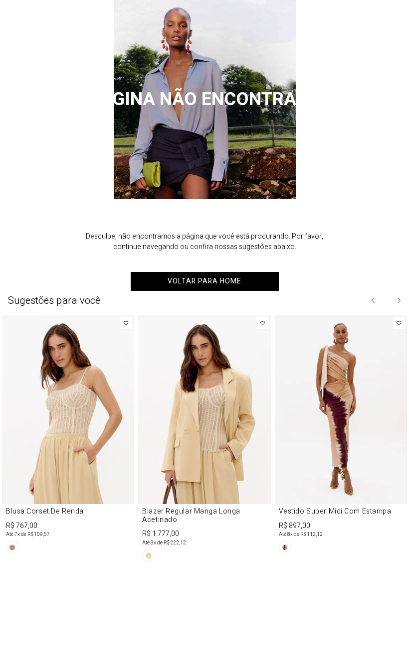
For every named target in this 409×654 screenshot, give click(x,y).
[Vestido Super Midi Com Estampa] (341, 436)
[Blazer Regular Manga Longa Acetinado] (204, 440)
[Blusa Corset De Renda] (68, 436)
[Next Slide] (399, 300)
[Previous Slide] (374, 300)
